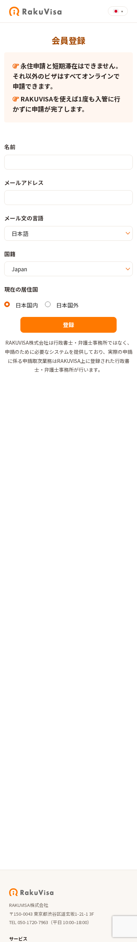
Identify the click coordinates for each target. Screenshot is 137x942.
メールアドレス (24, 182)
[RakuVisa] (35, 11)
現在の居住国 (21, 289)
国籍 (9, 254)
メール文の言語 (24, 218)
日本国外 (67, 305)
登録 (68, 324)
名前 (9, 146)
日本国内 (26, 305)
